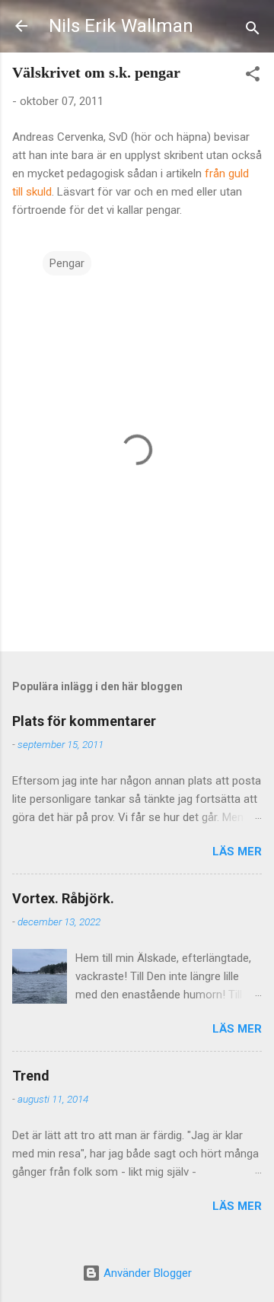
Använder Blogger (146, 1273)
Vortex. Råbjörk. (63, 898)
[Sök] (253, 31)
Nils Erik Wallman (121, 26)
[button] (253, 76)
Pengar (66, 263)
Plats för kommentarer (84, 721)
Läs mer (237, 851)
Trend (30, 1076)
